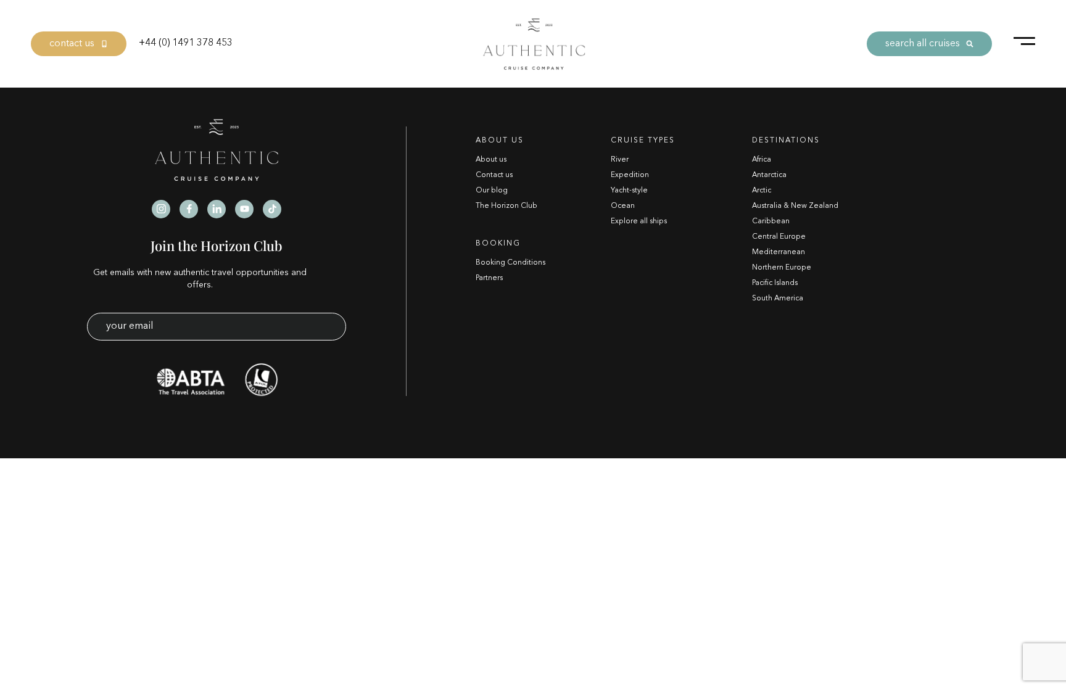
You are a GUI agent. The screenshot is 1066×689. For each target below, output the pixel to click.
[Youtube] (244, 209)
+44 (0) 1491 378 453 (186, 43)
